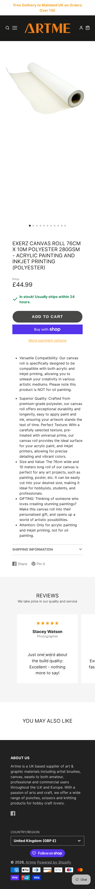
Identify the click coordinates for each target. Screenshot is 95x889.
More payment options (47, 340)
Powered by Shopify (54, 862)
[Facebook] (13, 813)
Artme (31, 862)
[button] (30, 226)
